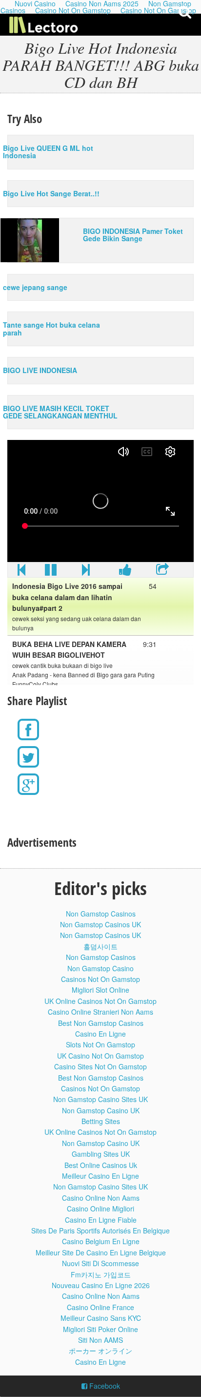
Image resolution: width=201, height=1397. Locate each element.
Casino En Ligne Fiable (101, 1220)
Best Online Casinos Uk (100, 1165)
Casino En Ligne (100, 1034)
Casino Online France (100, 1307)
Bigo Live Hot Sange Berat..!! (51, 193)
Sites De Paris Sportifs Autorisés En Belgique (100, 1230)
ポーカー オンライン (100, 1350)
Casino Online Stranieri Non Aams (100, 1012)
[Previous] (21, 572)
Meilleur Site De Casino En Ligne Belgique (101, 1252)
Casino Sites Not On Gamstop (100, 1066)
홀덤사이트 (100, 946)
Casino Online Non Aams (101, 1198)
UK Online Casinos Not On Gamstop (100, 1001)
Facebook (103, 1386)
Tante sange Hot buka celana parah (51, 328)
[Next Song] (86, 572)
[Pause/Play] (51, 572)
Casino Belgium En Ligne (101, 1241)
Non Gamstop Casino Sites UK (100, 1099)
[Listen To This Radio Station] (162, 572)
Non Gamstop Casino (100, 968)
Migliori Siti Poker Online (100, 1329)
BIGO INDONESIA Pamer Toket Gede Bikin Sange (133, 234)
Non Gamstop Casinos (101, 913)
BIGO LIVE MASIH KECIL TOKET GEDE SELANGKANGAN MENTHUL (60, 411)
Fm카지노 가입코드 (101, 1274)
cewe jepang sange (35, 287)
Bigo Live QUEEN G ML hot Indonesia (48, 151)
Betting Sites (100, 1121)
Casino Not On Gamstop (73, 10)
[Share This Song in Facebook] (125, 572)
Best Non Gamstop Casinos (100, 1023)
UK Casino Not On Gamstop (100, 1056)
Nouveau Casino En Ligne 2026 (101, 1285)
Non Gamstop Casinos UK (100, 924)
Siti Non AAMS (100, 1340)
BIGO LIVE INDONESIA (40, 370)
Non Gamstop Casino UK (101, 1110)
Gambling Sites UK (101, 1154)
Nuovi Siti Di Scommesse (100, 1263)
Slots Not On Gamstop (100, 1044)
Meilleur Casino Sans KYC (100, 1318)
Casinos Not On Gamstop (100, 979)
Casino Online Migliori (100, 1208)
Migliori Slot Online (100, 990)
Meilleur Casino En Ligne (100, 1176)
